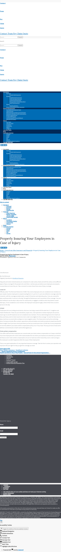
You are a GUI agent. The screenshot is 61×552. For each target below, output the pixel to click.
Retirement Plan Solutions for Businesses (16, 112)
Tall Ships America (14, 106)
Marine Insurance (9, 350)
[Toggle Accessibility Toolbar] (1, 522)
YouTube (5, 489)
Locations (8, 125)
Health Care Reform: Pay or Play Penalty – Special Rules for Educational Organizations (25, 353)
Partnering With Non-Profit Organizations (16, 114)
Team (10, 33)
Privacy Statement (8, 493)
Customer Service (8, 133)
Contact (4, 33)
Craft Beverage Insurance (16, 97)
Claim (20, 33)
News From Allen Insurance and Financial (18, 250)
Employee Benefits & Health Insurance (15, 107)
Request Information (11, 119)
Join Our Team (9, 123)
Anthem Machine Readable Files (15, 363)
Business (8, 96)
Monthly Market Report (11, 115)
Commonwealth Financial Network (14, 118)
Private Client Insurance (15, 95)
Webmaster (12, 256)
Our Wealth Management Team (13, 110)
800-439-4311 (3, 145)
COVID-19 (8, 129)
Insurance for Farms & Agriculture (17, 101)
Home (2, 250)
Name (1, 424)
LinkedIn (5, 485)
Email (1, 431)
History (8, 127)
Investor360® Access (11, 116)
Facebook (6, 488)
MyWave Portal (10, 360)
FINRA (28, 503)
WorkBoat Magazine (18, 278)
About (5, 121)
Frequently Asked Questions (13, 141)
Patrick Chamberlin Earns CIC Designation (12, 351)
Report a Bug (7, 494)
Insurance (6, 92)
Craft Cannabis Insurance (16, 99)
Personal (8, 93)
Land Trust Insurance (15, 103)
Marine (8, 104)
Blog (4, 131)
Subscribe (3, 437)
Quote (25, 33)
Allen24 (8, 139)
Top (1, 520)
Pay (15, 33)
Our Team (8, 122)
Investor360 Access (12, 362)
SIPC (31, 503)
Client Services (9, 111)
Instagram (7, 486)
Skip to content (4, 202)
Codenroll (21, 550)
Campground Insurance (15, 100)
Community (9, 126)
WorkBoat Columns (22, 350)
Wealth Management (9, 108)
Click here (25, 517)
